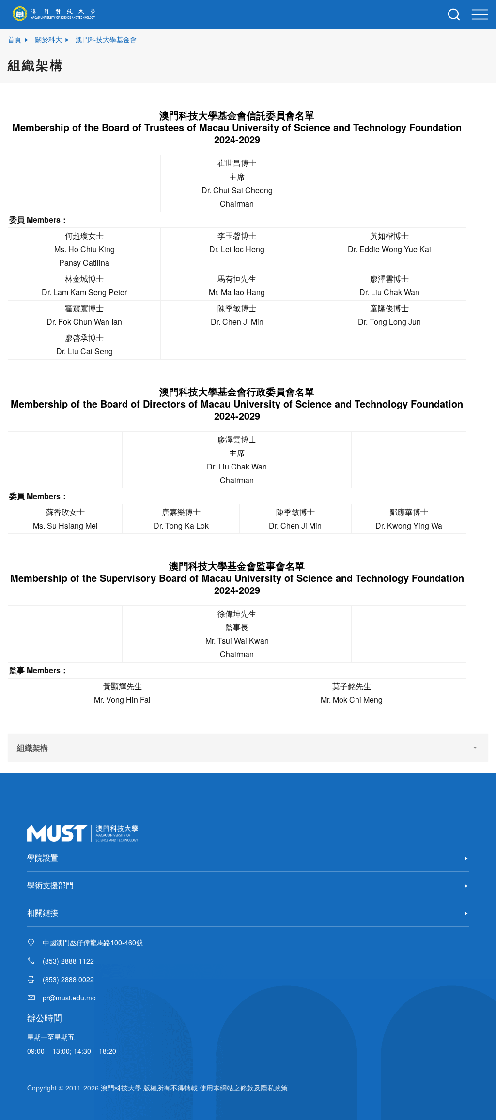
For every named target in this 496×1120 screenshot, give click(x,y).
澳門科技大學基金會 (106, 39)
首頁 (14, 39)
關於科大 (48, 39)
